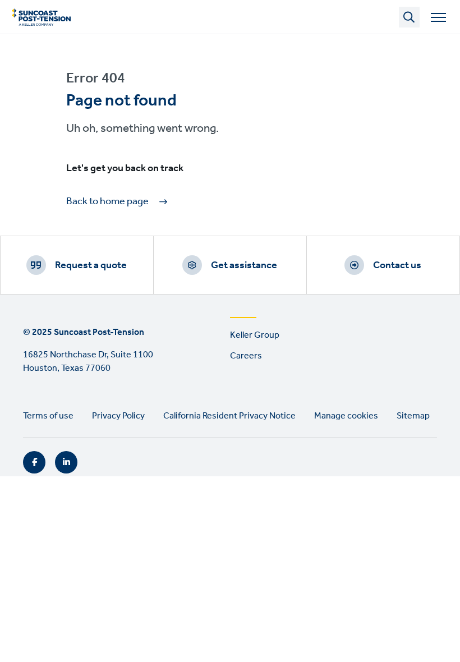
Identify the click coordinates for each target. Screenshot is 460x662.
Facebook (34, 462)
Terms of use (48, 416)
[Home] (41, 17)
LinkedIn (66, 462)
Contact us (397, 265)
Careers (246, 356)
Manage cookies (346, 416)
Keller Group (254, 335)
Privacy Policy (118, 416)
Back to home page (107, 201)
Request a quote (91, 265)
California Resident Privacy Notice (229, 416)
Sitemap (413, 416)
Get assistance (244, 265)
